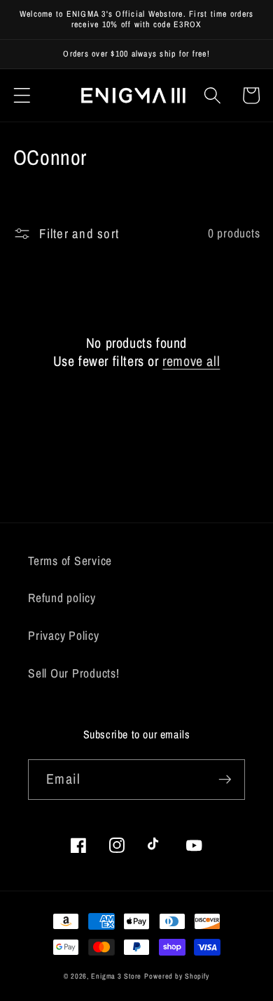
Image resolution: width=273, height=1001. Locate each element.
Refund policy (62, 598)
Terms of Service (70, 561)
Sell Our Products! (74, 673)
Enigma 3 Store (116, 976)
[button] (22, 95)
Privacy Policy (63, 635)
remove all (191, 361)
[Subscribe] (225, 779)
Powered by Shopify (176, 976)
